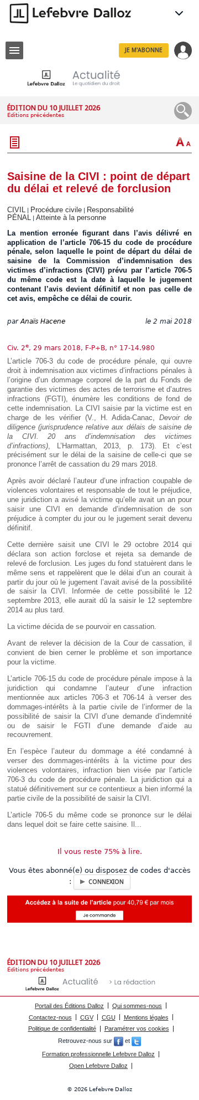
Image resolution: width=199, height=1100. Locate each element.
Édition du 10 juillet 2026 (53, 108)
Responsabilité (110, 210)
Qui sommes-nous (137, 1005)
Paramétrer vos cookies (136, 1028)
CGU (109, 1017)
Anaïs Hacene (42, 321)
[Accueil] (82, 78)
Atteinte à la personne (71, 217)
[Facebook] (118, 1041)
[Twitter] (136, 1041)
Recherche (183, 111)
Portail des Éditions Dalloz (69, 1005)
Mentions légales (146, 1017)
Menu (14, 50)
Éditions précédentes (35, 115)
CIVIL (16, 210)
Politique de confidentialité (62, 1028)
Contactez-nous (50, 1017)
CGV (86, 1017)
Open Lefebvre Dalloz (98, 1065)
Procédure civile (56, 210)
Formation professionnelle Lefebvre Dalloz (98, 1054)
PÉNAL (19, 217)
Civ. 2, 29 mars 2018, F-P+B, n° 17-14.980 (81, 348)
